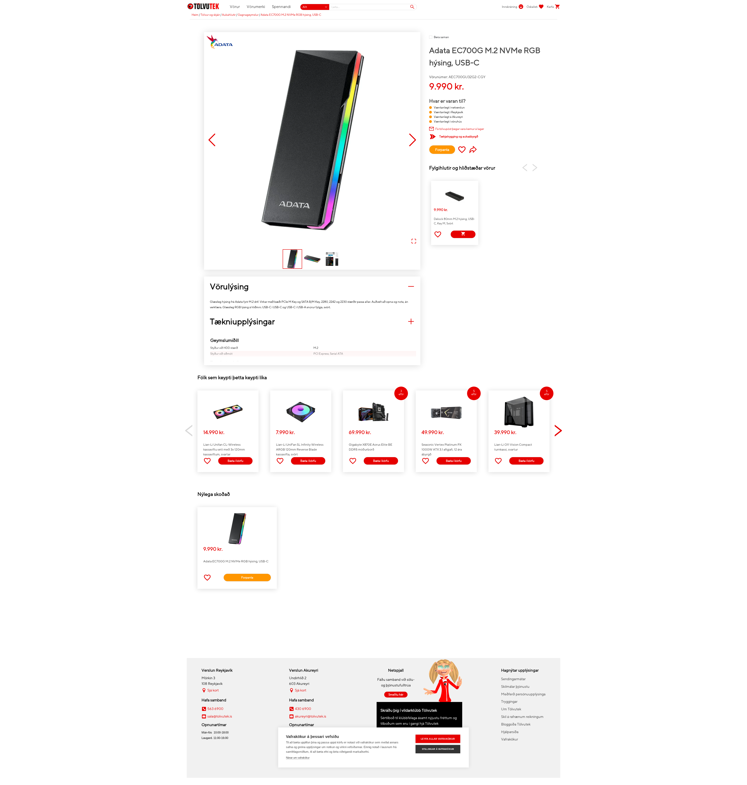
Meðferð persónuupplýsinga (523, 694)
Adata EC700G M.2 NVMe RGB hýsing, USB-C (291, 15)
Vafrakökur (509, 739)
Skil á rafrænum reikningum (522, 716)
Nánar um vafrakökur (297, 757)
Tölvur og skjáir (210, 15)
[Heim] (205, 7)
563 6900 (215, 708)
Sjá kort (213, 690)
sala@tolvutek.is (219, 716)
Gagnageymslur (248, 15)
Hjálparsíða (509, 732)
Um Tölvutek (511, 709)
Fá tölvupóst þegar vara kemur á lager (459, 129)
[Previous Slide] (212, 140)
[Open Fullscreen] (413, 241)
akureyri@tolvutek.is (310, 716)
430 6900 (303, 708)
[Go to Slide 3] (332, 259)
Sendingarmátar (513, 679)
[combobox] (373, 7)
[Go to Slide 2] (312, 259)
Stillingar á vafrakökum (438, 749)
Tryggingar (509, 701)
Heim (195, 15)
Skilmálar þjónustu (515, 686)
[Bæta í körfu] (463, 234)
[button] (312, 140)
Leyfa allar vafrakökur (438, 739)
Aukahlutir (229, 15)
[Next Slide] (412, 140)
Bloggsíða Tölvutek (515, 724)
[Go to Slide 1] (292, 259)
